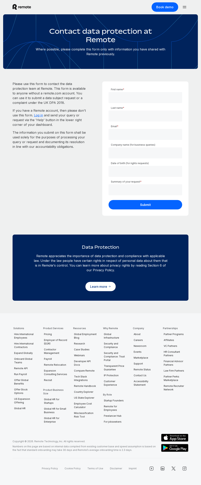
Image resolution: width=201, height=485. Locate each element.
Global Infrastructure (111, 336)
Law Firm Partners (174, 370)
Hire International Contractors (24, 345)
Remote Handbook (85, 386)
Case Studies (82, 349)
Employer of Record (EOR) (55, 342)
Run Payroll (20, 374)
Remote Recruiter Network (174, 388)
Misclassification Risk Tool (83, 415)
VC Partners (170, 345)
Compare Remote (84, 370)
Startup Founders (114, 400)
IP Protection (111, 375)
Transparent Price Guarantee (114, 367)
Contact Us (140, 375)
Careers (138, 340)
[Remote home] (22, 7)
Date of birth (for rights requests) (130, 163)
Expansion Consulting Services (55, 372)
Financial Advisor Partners (173, 363)
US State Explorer (84, 397)
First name (117, 89)
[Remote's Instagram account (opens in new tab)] (184, 468)
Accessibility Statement (141, 383)
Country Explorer (83, 391)
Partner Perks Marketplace (171, 378)
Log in (38, 115)
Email (114, 126)
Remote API (21, 368)
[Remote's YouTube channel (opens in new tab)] (151, 468)
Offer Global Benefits (21, 382)
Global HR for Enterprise (51, 420)
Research (79, 343)
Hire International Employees (24, 336)
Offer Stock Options (21, 391)
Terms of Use (95, 468)
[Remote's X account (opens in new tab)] (173, 468)
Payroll (48, 358)
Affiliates (169, 340)
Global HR (20, 408)
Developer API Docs (82, 363)
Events (138, 351)
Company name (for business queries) (133, 144)
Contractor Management (51, 351)
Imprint (133, 468)
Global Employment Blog (85, 336)
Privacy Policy (50, 468)
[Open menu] (184, 7)
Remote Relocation (55, 364)
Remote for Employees (110, 408)
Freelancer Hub (113, 415)
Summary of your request (125, 181)
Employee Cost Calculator (83, 405)
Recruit (48, 380)
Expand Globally (23, 353)
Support (138, 363)
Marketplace (141, 357)
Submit (145, 205)
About (137, 334)
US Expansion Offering (22, 400)
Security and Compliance (111, 345)
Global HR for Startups (51, 401)
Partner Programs (174, 334)
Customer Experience (110, 383)
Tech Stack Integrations (81, 378)
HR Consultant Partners (172, 353)
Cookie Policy (73, 468)
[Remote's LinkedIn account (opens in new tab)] (162, 468)
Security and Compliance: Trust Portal (114, 357)
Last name (117, 107)
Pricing (48, 334)
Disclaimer (116, 468)
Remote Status (142, 369)
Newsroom (140, 345)
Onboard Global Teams (23, 360)
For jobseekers (113, 421)
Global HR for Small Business (55, 410)
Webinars (79, 355)
